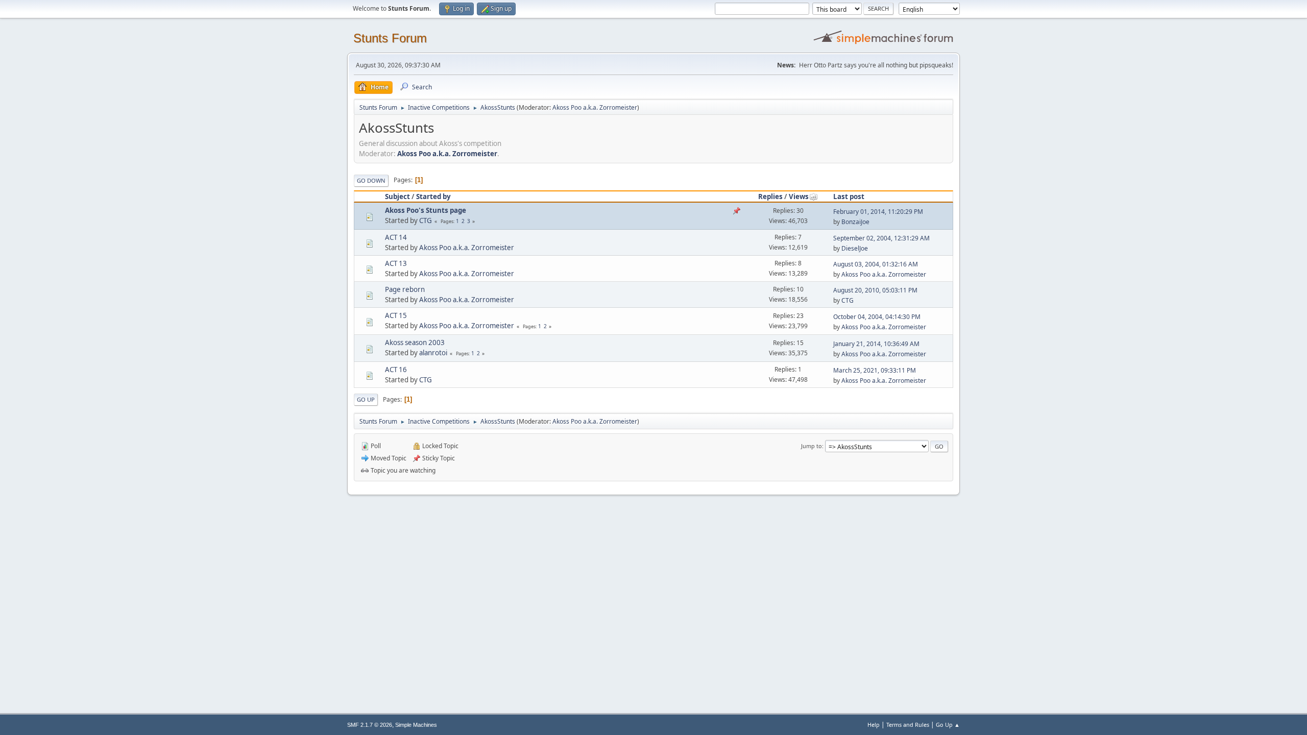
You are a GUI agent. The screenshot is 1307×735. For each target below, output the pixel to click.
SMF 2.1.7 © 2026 (369, 725)
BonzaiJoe (855, 221)
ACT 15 (396, 315)
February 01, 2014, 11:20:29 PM (878, 211)
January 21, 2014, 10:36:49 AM (876, 343)
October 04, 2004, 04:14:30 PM (877, 316)
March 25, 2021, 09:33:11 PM (874, 370)
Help (873, 724)
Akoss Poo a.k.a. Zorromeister (594, 107)
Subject (397, 196)
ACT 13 (396, 263)
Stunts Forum (390, 38)
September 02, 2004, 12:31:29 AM (881, 238)
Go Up (366, 399)
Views (799, 196)
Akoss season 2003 (415, 342)
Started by (433, 196)
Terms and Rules (907, 724)
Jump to (811, 446)
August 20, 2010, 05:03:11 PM (875, 290)
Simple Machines (416, 725)
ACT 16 (396, 369)
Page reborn (405, 289)
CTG (425, 220)
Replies (770, 196)
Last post (848, 196)
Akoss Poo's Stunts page (425, 210)
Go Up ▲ (948, 724)
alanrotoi (433, 352)
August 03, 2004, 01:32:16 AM (875, 264)
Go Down (371, 180)
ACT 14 (396, 237)
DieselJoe (854, 248)
